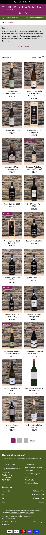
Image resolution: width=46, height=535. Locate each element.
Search (27, 477)
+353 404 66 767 (8, 465)
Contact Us (29, 471)
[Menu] (3, 7)
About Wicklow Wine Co (34, 468)
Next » (32, 441)
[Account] (26, 13)
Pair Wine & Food (31, 483)
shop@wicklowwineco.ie (11, 468)
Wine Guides (29, 480)
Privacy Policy (29, 513)
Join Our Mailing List (32, 474)
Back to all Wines (23, 46)
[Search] (20, 13)
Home (4, 22)
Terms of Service (16, 513)
